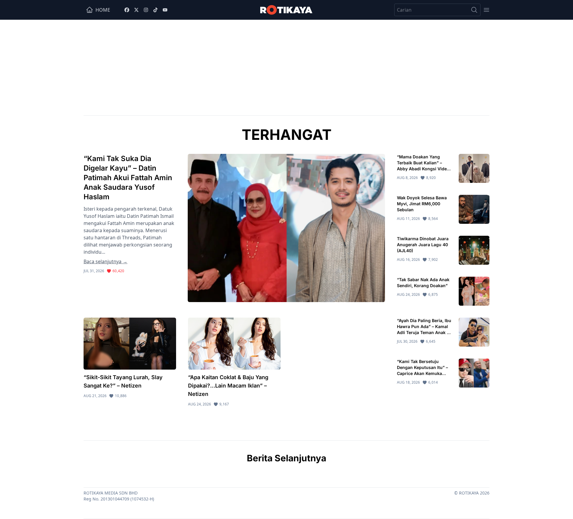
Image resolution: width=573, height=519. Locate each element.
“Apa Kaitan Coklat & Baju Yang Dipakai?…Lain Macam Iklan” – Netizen (228, 385)
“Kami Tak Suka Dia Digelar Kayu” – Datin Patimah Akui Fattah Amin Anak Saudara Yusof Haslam (128, 177)
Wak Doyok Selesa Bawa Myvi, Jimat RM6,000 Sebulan (422, 203)
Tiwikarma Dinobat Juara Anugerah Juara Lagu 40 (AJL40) (423, 244)
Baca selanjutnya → (105, 261)
